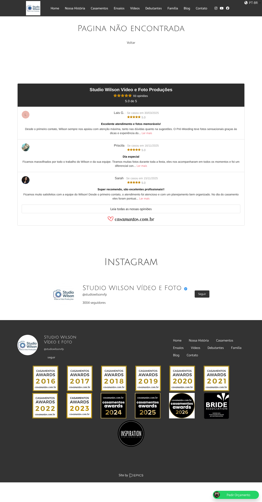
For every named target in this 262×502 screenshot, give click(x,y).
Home (177, 340)
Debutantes (216, 347)
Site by (124, 475)
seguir (51, 357)
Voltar (131, 42)
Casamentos (224, 340)
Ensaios (178, 347)
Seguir (202, 294)
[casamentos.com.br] (131, 221)
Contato (192, 355)
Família (236, 347)
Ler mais (147, 133)
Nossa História (199, 340)
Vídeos (195, 347)
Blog (176, 355)
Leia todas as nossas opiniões (131, 209)
